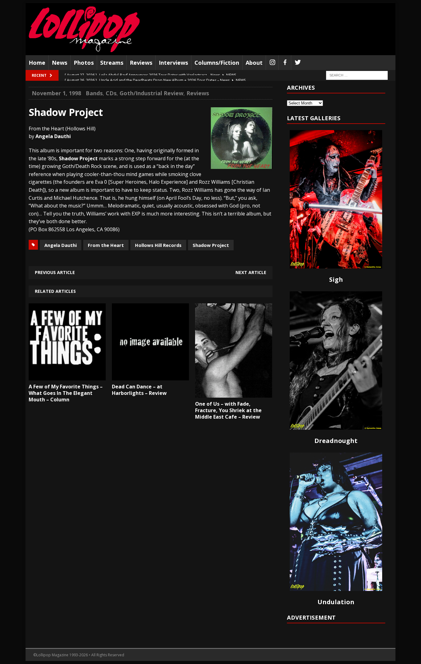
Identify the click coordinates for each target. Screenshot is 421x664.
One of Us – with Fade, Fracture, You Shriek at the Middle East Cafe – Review (228, 410)
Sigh (336, 279)
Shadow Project (211, 245)
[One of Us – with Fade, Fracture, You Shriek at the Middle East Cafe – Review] (233, 393)
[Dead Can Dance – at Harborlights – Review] (150, 375)
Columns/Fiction (216, 62)
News (59, 62)
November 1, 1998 (56, 93)
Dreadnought (336, 441)
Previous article (55, 272)
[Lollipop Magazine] (84, 29)
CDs (111, 93)
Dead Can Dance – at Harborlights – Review (139, 389)
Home (37, 62)
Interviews (173, 62)
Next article (250, 272)
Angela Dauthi (60, 245)
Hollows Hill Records (158, 245)
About (254, 62)
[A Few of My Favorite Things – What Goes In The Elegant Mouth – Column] (67, 375)
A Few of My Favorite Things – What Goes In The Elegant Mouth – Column (66, 393)
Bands (94, 93)
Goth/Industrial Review (151, 93)
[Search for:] (357, 75)
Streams (111, 62)
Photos (84, 62)
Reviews (141, 62)
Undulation (335, 602)
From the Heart (106, 245)
